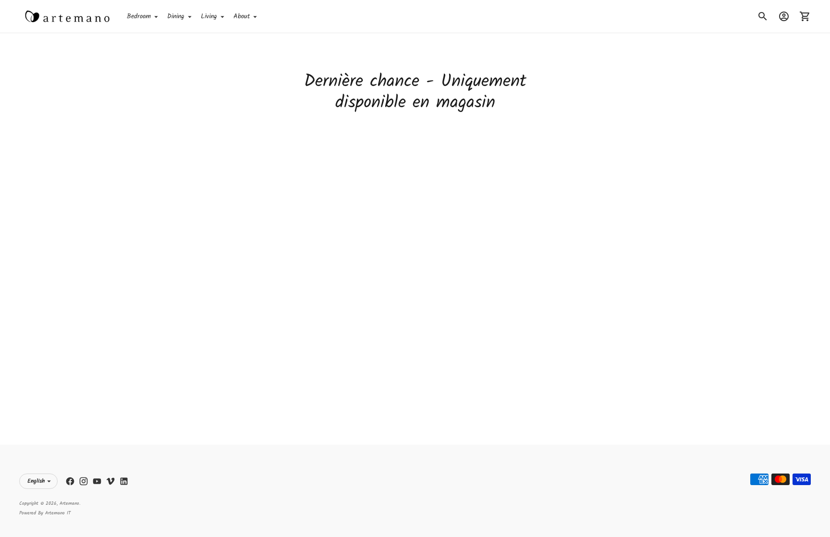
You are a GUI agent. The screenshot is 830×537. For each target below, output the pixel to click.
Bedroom (139, 16)
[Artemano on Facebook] (70, 481)
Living (209, 16)
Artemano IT (58, 513)
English (36, 481)
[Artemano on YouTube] (97, 481)
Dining (175, 16)
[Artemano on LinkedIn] (124, 481)
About (241, 16)
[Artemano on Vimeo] (110, 481)
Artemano (69, 503)
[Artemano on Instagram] (83, 481)
